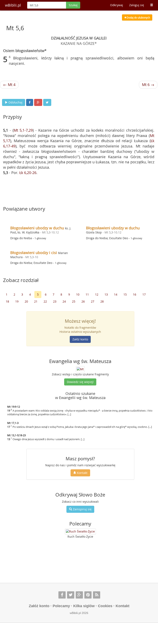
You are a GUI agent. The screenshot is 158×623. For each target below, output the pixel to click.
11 (87, 294)
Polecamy (61, 606)
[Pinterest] (88, 595)
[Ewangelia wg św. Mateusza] (80, 369)
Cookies (105, 606)
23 (54, 301)
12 (96, 294)
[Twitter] (70, 595)
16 (134, 294)
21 (35, 301)
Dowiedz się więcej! (80, 382)
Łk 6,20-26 (27, 172)
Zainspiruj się (82, 509)
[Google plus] (79, 595)
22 (45, 301)
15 (125, 294)
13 (106, 294)
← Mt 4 (9, 84)
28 (102, 301)
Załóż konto (80, 339)
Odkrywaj (116, 5)
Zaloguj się (136, 5)
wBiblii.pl (13, 5)
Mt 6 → (148, 84)
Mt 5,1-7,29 (23, 130)
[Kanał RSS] (96, 595)
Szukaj (73, 5)
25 (73, 301)
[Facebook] (62, 595)
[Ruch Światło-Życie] (80, 531)
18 (7, 301)
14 (115, 294)
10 (77, 294)
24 (64, 301)
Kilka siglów (84, 606)
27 (92, 301)
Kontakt (81, 473)
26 (83, 301)
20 (26, 301)
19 (17, 301)
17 (144, 294)
